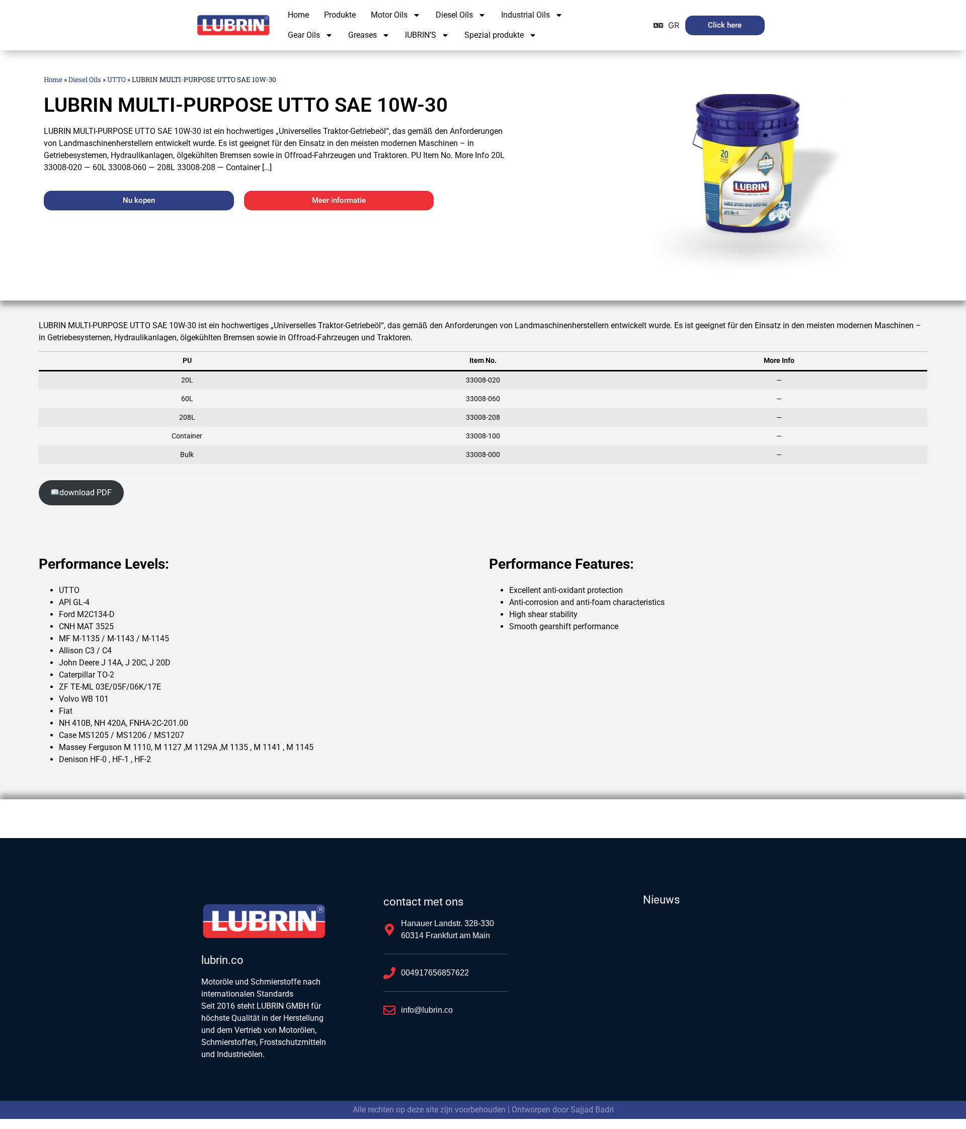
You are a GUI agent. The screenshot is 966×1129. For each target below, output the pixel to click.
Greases (362, 35)
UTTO (116, 79)
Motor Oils (389, 15)
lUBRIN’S (420, 35)
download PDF (85, 492)
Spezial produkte (494, 35)
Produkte (340, 15)
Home (298, 15)
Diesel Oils (454, 15)
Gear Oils (304, 35)
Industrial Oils (525, 15)
